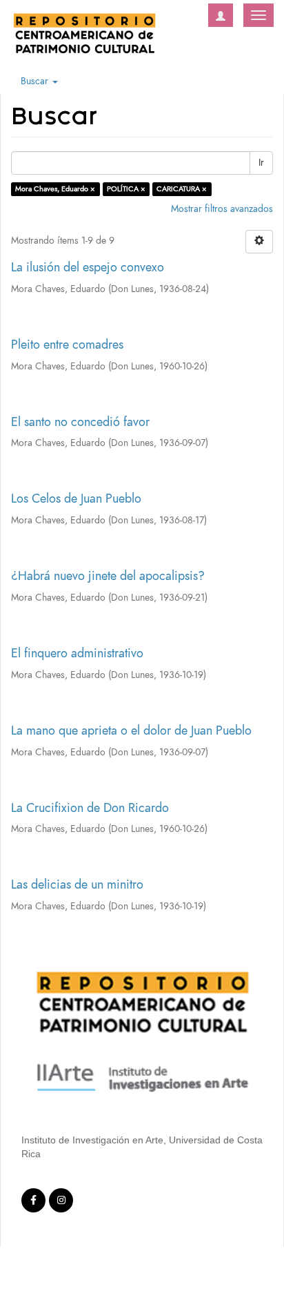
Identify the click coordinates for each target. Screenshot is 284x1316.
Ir (261, 162)
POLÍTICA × (126, 189)
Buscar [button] (36, 81)
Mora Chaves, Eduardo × (55, 189)
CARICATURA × (181, 189)
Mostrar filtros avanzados (222, 208)
